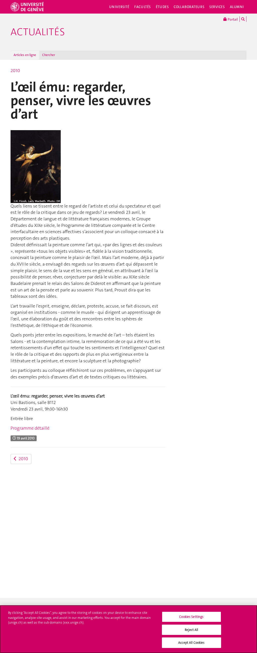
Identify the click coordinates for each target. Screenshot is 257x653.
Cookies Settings (191, 617)
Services (217, 7)
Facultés (142, 7)
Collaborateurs (189, 7)
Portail (232, 19)
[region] (128, 629)
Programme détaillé (30, 428)
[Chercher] (243, 19)
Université (119, 7)
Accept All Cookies (191, 642)
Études (162, 7)
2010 (15, 71)
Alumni (237, 7)
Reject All (191, 630)
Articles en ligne (25, 55)
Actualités (38, 31)
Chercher (48, 55)
